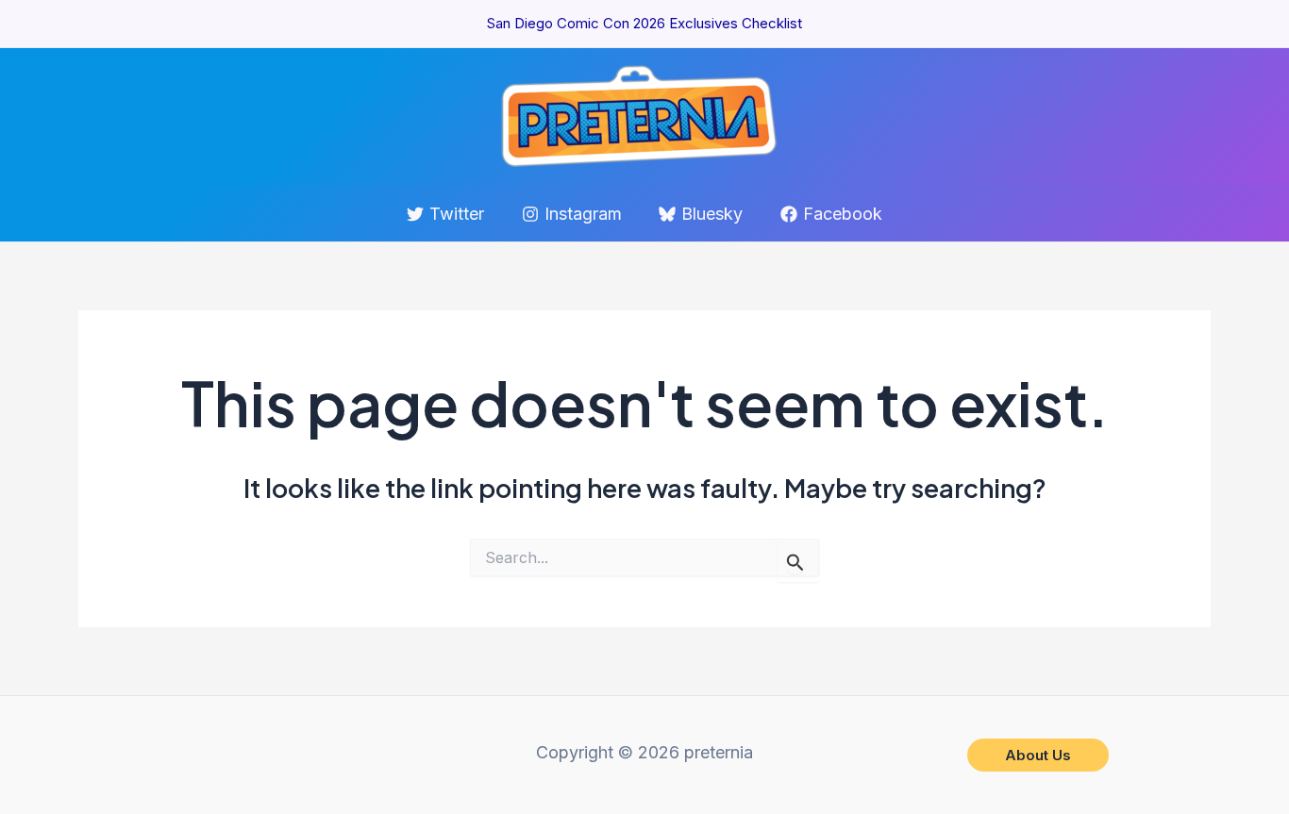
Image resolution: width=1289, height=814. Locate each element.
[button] (1038, 755)
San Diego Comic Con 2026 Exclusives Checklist (644, 23)
